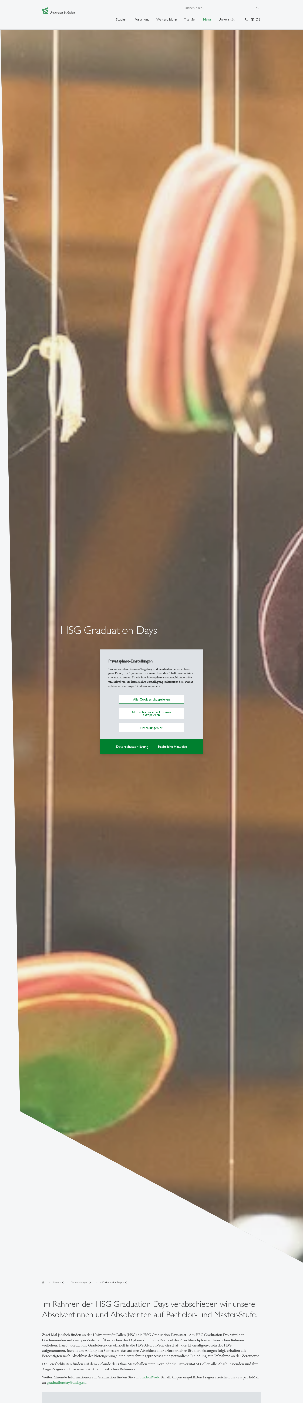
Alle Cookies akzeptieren (151, 699)
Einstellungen (150, 728)
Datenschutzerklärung (132, 746)
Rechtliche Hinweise (172, 746)
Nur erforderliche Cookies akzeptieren (151, 713)
